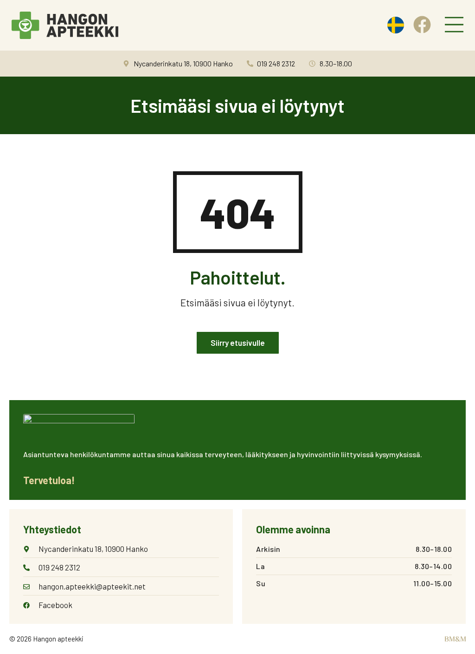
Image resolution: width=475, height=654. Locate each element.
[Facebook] (422, 24)
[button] (454, 25)
